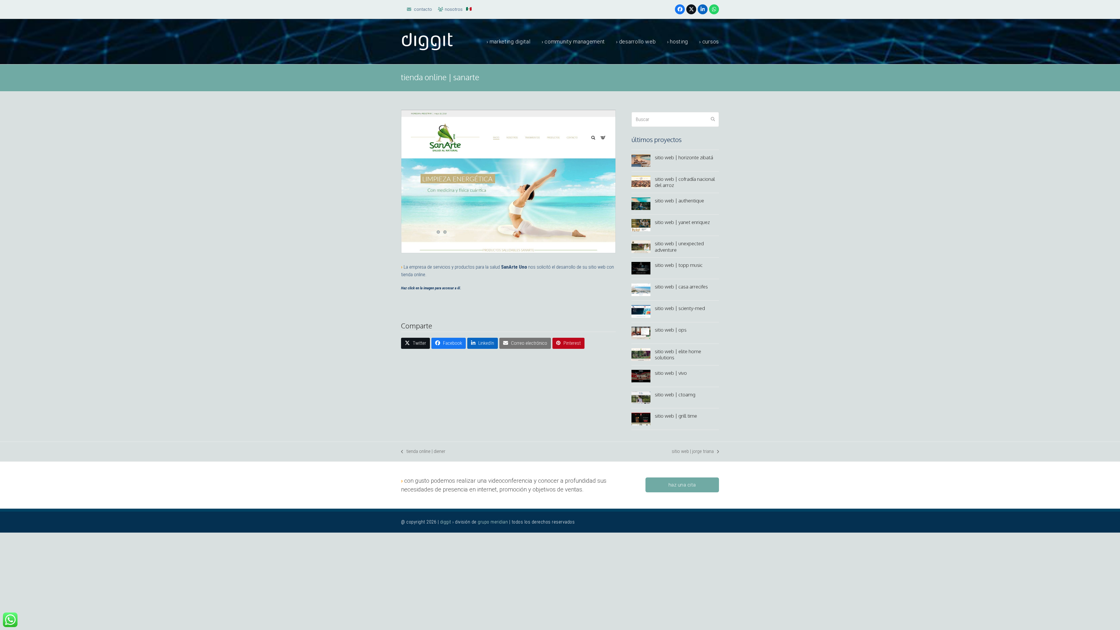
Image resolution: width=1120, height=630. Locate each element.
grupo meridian (493, 522)
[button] (415, 343)
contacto (423, 9)
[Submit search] (713, 120)
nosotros (454, 9)
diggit (445, 522)
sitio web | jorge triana (693, 451)
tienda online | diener (423, 451)
